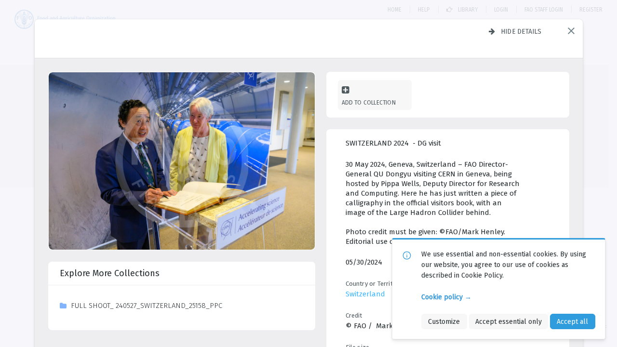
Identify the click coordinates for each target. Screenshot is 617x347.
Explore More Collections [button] (110, 273)
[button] (571, 31)
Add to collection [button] (369, 102)
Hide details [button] (521, 31)
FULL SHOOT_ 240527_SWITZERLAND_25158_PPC (146, 305)
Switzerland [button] (365, 294)
